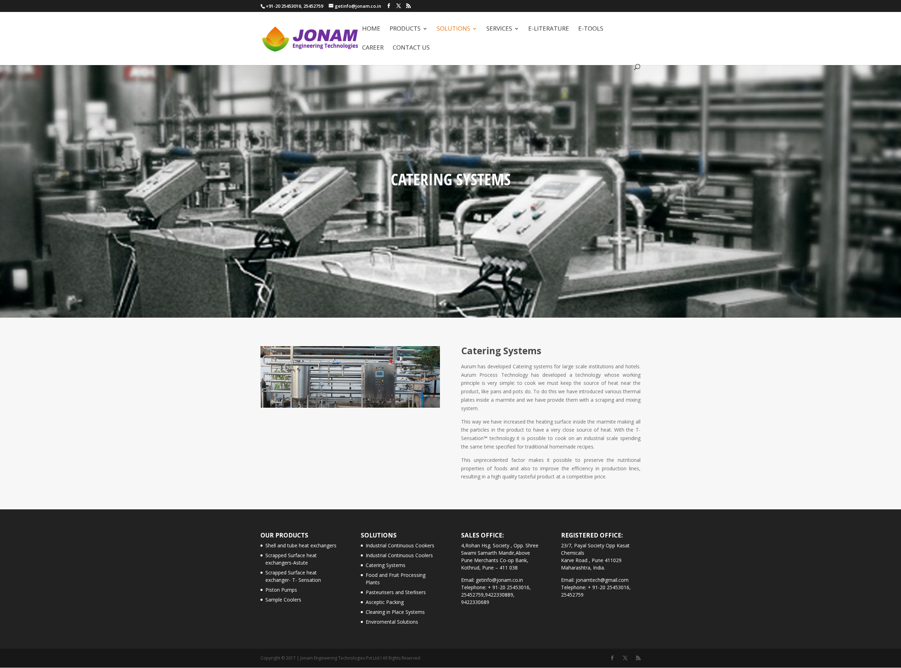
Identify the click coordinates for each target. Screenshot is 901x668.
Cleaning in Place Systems (395, 612)
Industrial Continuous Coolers (399, 555)
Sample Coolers (283, 599)
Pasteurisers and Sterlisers (396, 592)
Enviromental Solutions (392, 621)
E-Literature (548, 29)
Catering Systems (385, 565)
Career (373, 48)
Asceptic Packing (385, 602)
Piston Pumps (281, 589)
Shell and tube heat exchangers (300, 545)
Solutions (453, 29)
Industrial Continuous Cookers (400, 545)
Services (499, 29)
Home (371, 29)
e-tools (590, 29)
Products (405, 29)
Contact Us (411, 48)
